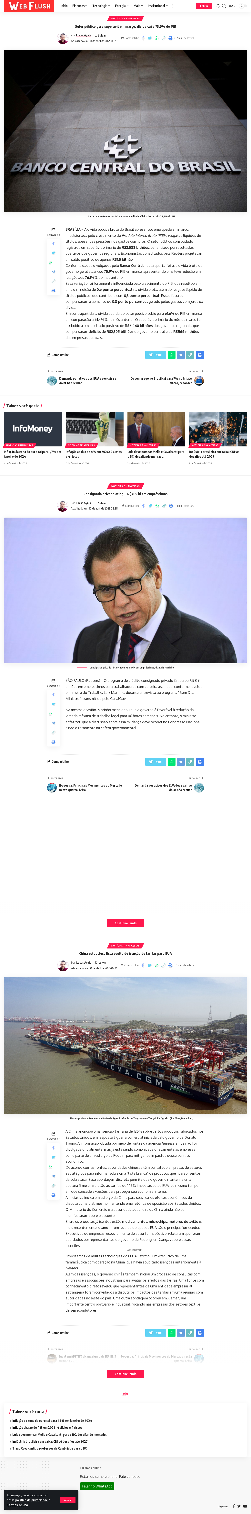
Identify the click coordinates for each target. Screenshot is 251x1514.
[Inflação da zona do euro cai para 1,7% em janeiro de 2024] (33, 429)
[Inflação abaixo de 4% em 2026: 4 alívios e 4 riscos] (95, 429)
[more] (173, 6)
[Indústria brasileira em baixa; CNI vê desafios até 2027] (218, 429)
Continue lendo (125, 923)
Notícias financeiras (125, 18)
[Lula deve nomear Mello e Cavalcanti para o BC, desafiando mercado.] (156, 429)
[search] (224, 6)
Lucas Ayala (83, 35)
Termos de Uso (17, 1505)
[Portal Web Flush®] (29, 6)
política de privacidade (31, 1500)
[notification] (218, 6)
